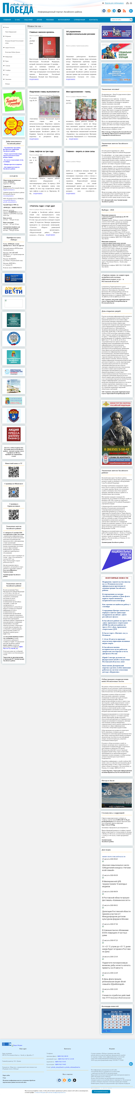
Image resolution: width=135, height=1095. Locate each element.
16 (117, 1022)
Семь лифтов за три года (41, 151)
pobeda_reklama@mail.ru (72, 1067)
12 (128, 1019)
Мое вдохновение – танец (78, 92)
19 (128, 1022)
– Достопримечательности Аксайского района (11, 168)
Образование (55, 95)
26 (128, 1025)
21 (109, 1025)
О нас (17, 20)
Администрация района (82, 45)
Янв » (109, 1031)
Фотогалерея (64, 20)
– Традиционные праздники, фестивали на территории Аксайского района (12, 149)
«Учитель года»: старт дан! (42, 206)
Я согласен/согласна (101, 1091)
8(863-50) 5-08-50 (63, 1056)
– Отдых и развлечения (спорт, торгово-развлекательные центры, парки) (12, 155)
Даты (41, 35)
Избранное (79, 96)
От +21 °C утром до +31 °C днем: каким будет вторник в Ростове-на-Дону (116, 949)
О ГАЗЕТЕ (14, 176)
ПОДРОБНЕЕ (34, 79)
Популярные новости (116, 578)
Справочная (79, 20)
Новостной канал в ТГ (13, 463)
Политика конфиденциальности (56, 1092)
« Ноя (104, 1031)
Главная (7, 20)
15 (113, 1022)
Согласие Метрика (40, 1092)
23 (117, 1025)
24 (120, 1025)
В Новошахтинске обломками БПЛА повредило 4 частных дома (115, 932)
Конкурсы (42, 209)
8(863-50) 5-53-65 (60, 1061)
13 (105, 1022)
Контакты (93, 20)
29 (113, 1027)
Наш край (28, 20)
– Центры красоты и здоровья (12, 164)
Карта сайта (6, 1075)
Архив (39, 20)
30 (117, 1027)
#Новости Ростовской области (113, 856)
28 (109, 1027)
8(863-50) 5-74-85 (60, 1064)
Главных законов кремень (42, 32)
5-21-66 (71, 1059)
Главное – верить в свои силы (80, 151)
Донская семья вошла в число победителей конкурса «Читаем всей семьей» (116, 867)
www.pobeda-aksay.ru (9, 200)
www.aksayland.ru (8, 196)
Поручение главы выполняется (44, 92)
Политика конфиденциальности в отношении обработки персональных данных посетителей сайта (19, 1081)
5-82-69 (13, 648)
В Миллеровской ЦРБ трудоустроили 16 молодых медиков (114, 884)
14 (109, 1022)
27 (105, 1027)
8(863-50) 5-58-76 (63, 1059)
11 (124, 1019)
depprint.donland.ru (9, 190)
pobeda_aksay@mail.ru (10, 202)
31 (120, 1027)
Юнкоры (84, 96)
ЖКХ (41, 155)
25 (124, 1025)
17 (120, 1022)
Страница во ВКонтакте (13, 484)
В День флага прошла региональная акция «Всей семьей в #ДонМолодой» (114, 981)
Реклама (50, 20)
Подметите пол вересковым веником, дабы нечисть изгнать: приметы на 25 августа (116, 965)
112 (17, 648)
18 (124, 1022)
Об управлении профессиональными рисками (80, 33)
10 (120, 1019)
